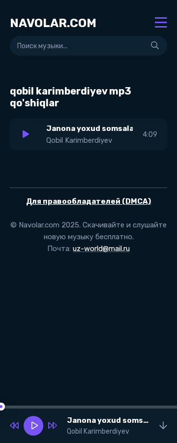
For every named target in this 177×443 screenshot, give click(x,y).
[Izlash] (155, 46)
